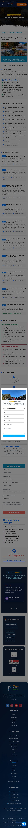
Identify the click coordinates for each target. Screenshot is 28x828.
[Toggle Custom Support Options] (24, 824)
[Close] (24, 409)
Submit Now (14, 436)
